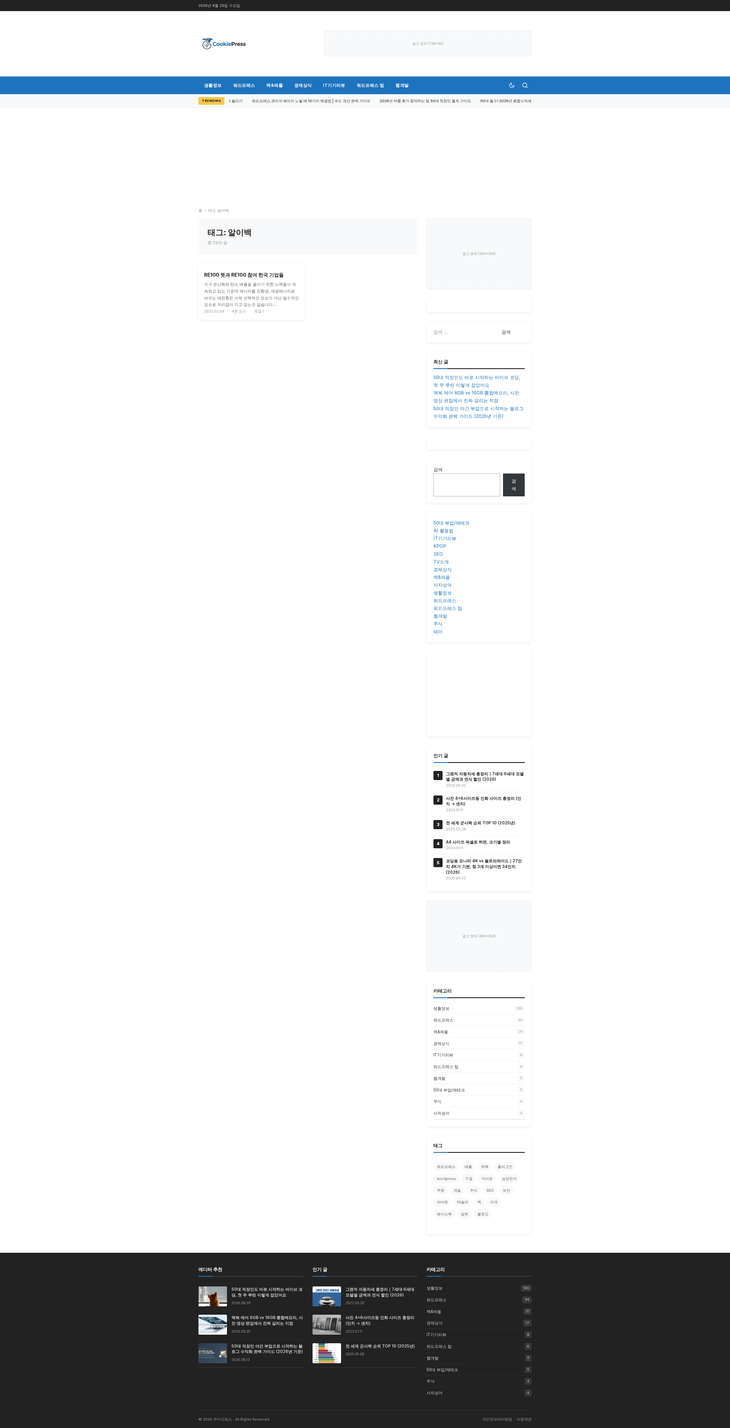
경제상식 (303, 85)
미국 (494, 1202)
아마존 (442, 1202)
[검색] (525, 85)
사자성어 (442, 585)
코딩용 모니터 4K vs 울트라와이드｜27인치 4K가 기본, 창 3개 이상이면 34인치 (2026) (484, 866)
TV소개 (441, 562)
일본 (464, 1214)
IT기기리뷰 (334, 85)
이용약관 (524, 1419)
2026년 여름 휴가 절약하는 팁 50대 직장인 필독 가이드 (419, 100)
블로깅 (482, 1214)
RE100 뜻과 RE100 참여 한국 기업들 (244, 275)
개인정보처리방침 (497, 1419)
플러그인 (505, 1166)
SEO (438, 554)
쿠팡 (440, 1190)
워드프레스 (244, 85)
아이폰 (487, 1178)
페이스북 (444, 1214)
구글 (469, 1178)
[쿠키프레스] (224, 43)
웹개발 (402, 85)
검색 (438, 469)
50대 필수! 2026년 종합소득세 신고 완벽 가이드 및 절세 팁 (522, 100)
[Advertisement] (365, 160)
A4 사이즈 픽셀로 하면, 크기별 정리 (478, 841)
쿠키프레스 (223, 1419)
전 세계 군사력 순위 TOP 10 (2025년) (480, 822)
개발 (457, 1190)
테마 (438, 632)
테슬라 (462, 1202)
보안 (506, 1190)
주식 (438, 624)
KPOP (439, 546)
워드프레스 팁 (370, 85)
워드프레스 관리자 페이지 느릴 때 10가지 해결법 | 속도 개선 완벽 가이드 (304, 100)
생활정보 (213, 85)
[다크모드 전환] (511, 85)
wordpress (446, 1178)
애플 (468, 1166)
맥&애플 (274, 85)
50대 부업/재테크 (451, 523)
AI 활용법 (443, 530)
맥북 (484, 1166)
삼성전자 (509, 1178)
